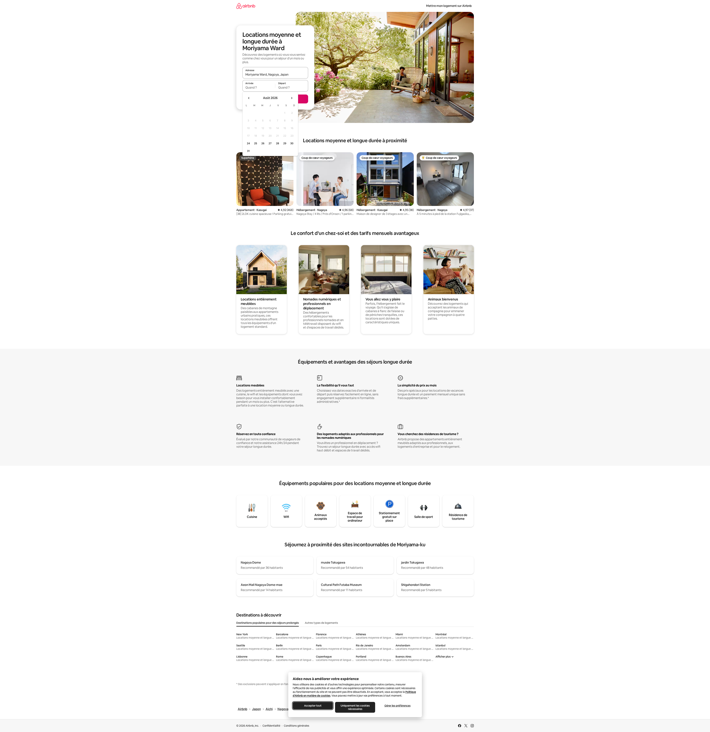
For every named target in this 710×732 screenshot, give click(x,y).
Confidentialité (271, 725)
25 (255, 143)
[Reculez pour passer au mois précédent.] (249, 98)
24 (248, 143)
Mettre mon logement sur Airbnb (449, 6)
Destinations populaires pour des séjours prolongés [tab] (267, 622)
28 (277, 143)
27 (270, 143)
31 (248, 151)
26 (262, 143)
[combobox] (275, 74)
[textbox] (258, 87)
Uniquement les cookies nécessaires (355, 707)
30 (291, 143)
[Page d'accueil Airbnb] (245, 6)
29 (284, 143)
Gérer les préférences (397, 705)
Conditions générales (296, 725)
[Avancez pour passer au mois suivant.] (291, 98)
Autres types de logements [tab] (321, 622)
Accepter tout (312, 705)
